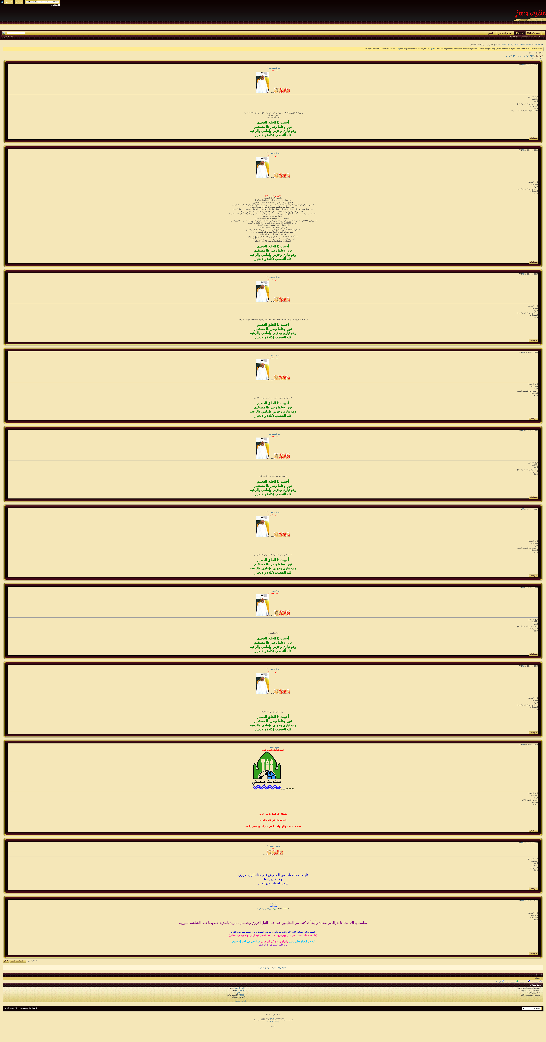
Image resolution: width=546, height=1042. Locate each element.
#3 (523, 274)
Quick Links (514, 37)
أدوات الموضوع (537, 58)
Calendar (534, 37)
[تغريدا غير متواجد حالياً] (266, 909)
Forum (519, 33)
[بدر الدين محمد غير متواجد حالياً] (262, 92)
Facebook (535, 982)
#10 (522, 843)
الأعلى (6, 961)
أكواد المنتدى (239, 988)
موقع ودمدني (23, 1008)
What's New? (533, 33)
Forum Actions (525, 37)
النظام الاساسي (505, 33)
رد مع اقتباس (533, 138)
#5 (523, 431)
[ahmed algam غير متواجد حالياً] (266, 789)
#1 (523, 65)
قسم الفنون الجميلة (508, 44)
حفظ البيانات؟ (54, 5)
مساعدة (19, 2)
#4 (523, 352)
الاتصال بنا (33, 1008)
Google (498, 982)
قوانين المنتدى (240, 1001)
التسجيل (9, 2)
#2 (523, 150)
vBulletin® (272, 1018)
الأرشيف (13, 1008)
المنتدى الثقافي (525, 44)
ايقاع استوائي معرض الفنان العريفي (520, 56)
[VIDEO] (242, 995)
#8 (523, 666)
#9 (523, 744)
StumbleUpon (511, 982)
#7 (523, 588)
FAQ (540, 37)
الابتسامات (240, 990)
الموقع (490, 33)
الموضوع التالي (266, 968)
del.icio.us (524, 982)
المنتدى (537, 44)
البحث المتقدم (8, 37)
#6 (523, 509)
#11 (522, 901)
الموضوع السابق (279, 968)
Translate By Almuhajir (273, 1022)
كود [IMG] (241, 993)
